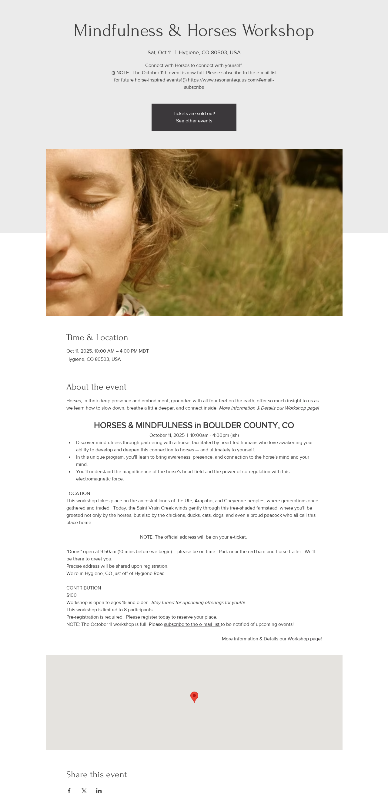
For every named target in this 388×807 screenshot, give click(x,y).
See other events (194, 120)
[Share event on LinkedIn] (99, 790)
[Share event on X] (84, 790)
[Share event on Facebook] (69, 790)
